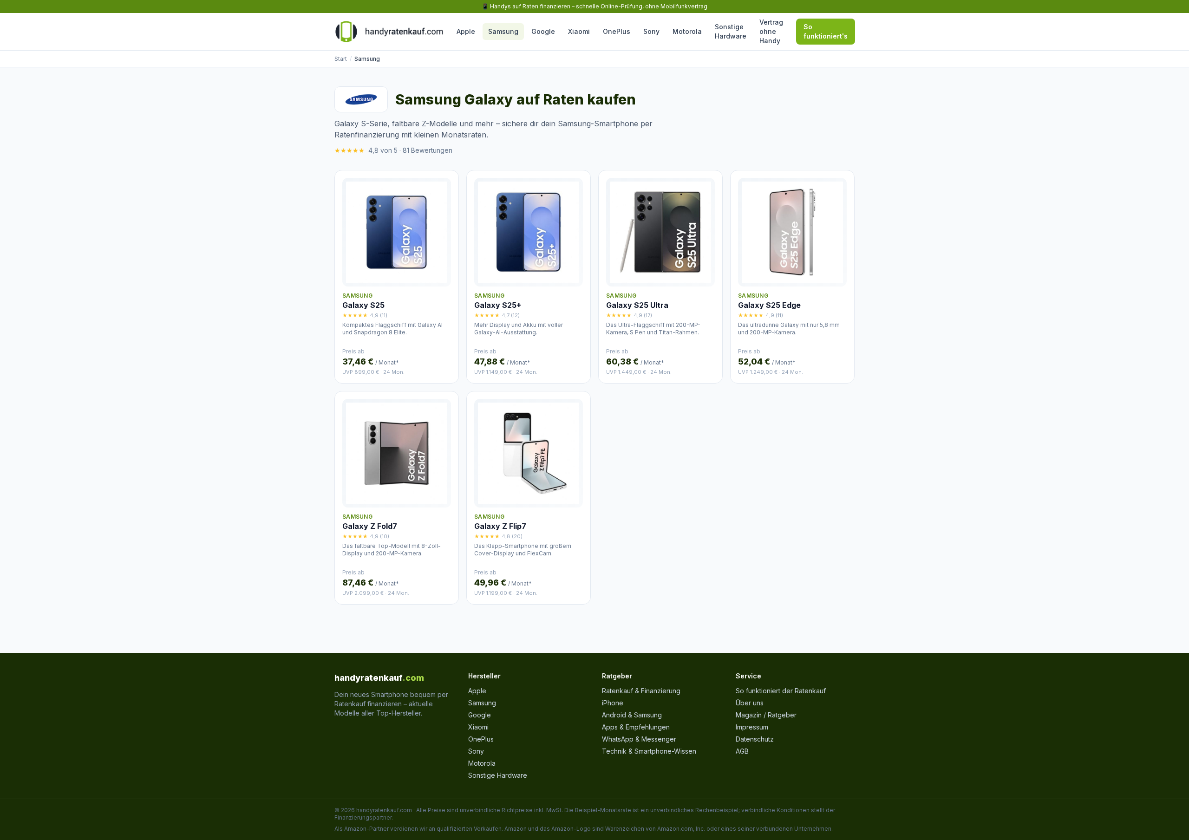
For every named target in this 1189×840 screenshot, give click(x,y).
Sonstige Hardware (730, 31)
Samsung (503, 31)
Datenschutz (755, 739)
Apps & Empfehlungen (636, 727)
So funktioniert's (826, 31)
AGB (742, 751)
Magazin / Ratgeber (766, 715)
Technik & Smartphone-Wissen (649, 751)
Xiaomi (579, 31)
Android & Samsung (632, 715)
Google (543, 31)
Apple (466, 31)
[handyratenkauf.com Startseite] (389, 31)
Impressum (752, 727)
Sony (651, 31)
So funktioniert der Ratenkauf (781, 691)
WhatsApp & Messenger (639, 739)
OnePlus (616, 31)
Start (340, 58)
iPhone (612, 703)
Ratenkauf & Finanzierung (641, 691)
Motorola (687, 31)
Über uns (750, 703)
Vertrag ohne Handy (771, 31)
